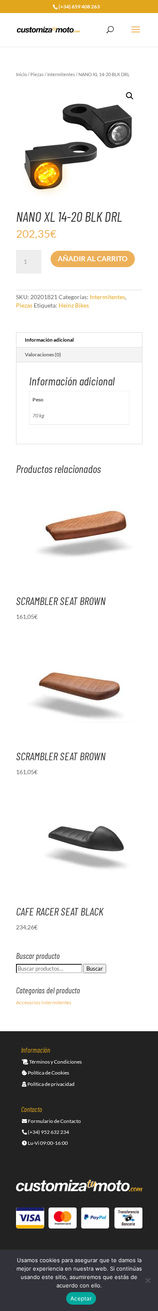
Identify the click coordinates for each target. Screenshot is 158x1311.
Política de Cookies (48, 1073)
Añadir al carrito (93, 258)
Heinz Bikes (74, 305)
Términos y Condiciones (55, 1062)
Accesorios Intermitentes (43, 1002)
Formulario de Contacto (54, 1121)
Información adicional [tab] (49, 340)
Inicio (21, 74)
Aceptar (81, 1298)
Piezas (37, 74)
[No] (147, 1280)
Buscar (94, 968)
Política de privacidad (51, 1084)
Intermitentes (61, 74)
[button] (129, 96)
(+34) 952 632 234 (48, 1132)
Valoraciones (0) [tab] (43, 354)
